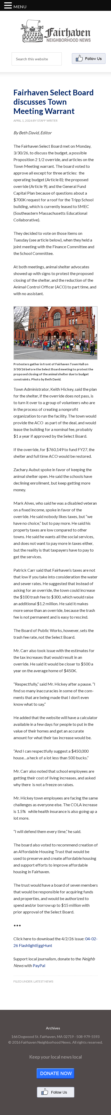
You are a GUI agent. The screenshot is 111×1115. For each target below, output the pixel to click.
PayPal (39, 965)
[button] (8, 6)
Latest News (43, 981)
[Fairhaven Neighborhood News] (56, 38)
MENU (19, 6)
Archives (53, 1028)
